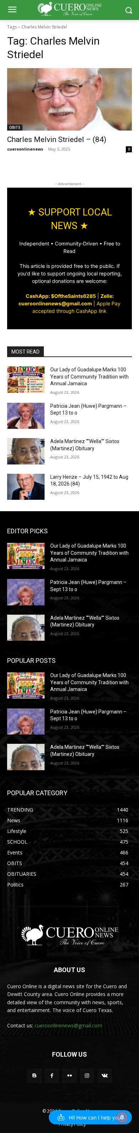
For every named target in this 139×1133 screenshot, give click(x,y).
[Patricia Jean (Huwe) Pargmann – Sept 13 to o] (26, 416)
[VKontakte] (105, 1076)
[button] (90, 1117)
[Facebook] (52, 1076)
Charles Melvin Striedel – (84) (56, 139)
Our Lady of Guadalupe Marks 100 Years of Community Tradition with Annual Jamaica (89, 376)
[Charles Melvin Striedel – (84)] (69, 99)
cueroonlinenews (25, 149)
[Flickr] (69, 1076)
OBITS (14, 127)
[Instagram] (87, 1076)
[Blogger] (34, 1076)
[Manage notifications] (122, 1117)
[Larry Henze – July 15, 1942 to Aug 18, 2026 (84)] (26, 487)
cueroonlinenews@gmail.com (68, 1025)
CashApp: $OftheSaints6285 (61, 296)
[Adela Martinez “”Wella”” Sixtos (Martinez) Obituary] (26, 451)
